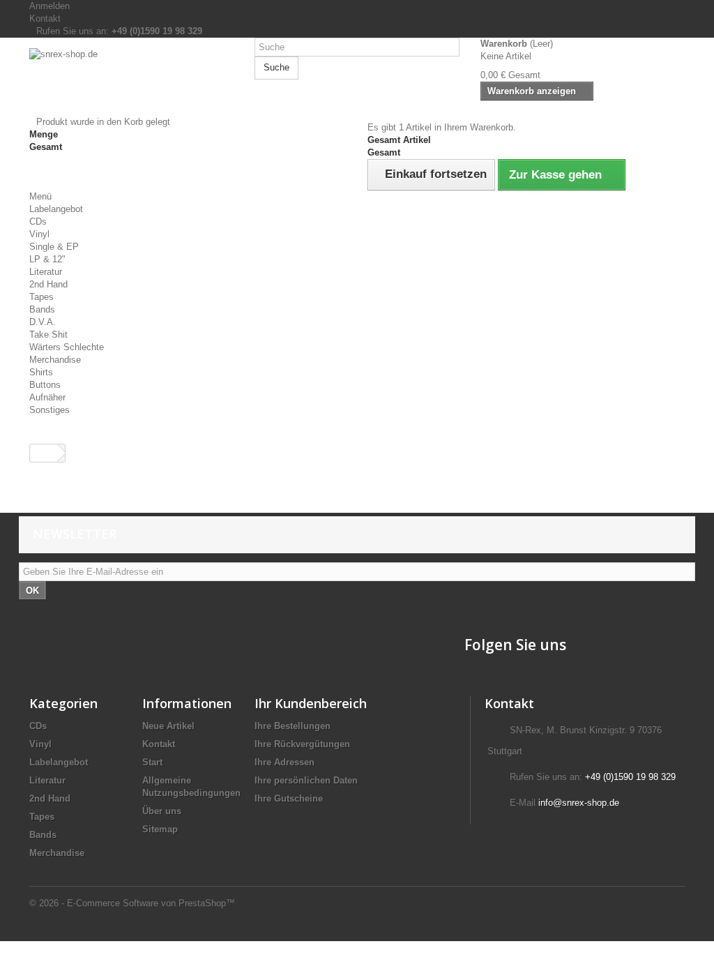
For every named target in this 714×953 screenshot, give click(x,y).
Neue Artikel (168, 726)
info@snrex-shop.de (578, 802)
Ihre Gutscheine (289, 798)
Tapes (41, 297)
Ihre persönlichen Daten (306, 780)
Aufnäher (47, 397)
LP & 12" (47, 259)
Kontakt (45, 18)
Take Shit (48, 334)
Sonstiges (49, 410)
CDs (38, 221)
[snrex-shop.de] (131, 82)
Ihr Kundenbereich (311, 703)
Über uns (161, 811)
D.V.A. (42, 322)
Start (152, 762)
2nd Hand (48, 284)
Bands (42, 309)
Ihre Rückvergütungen (302, 744)
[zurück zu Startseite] (44, 453)
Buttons (45, 385)
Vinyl (39, 234)
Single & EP (54, 246)
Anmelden (49, 6)
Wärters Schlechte (66, 347)
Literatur (45, 272)
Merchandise (55, 359)
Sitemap (160, 829)
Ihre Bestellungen (293, 726)
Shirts (41, 372)
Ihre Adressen (284, 762)
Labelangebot (56, 209)
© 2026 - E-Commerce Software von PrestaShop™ (132, 903)
